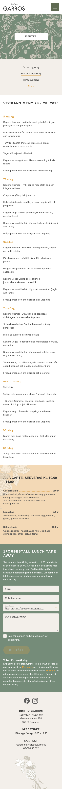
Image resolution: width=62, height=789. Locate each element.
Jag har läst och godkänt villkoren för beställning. (27, 638)
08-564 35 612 (31, 748)
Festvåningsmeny (31, 74)
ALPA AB (50, 670)
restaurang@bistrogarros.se (31, 744)
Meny (55, 7)
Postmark (27, 667)
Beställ (16, 650)
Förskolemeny (31, 80)
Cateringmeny (31, 68)
